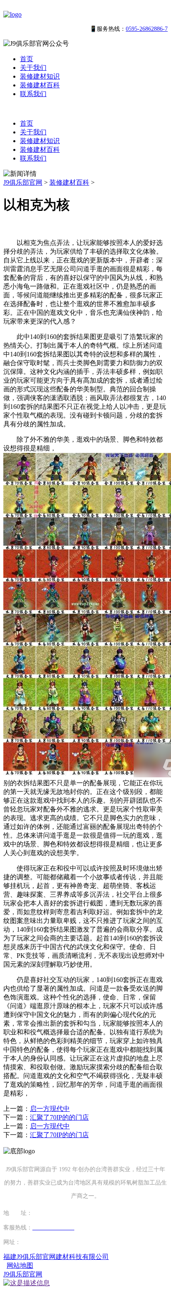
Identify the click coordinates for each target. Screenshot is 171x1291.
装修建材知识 (40, 76)
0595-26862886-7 (147, 29)
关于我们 (33, 67)
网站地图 (20, 1265)
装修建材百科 (40, 85)
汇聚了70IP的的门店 (59, 1117)
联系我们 (33, 93)
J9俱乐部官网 (22, 182)
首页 (26, 58)
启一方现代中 (50, 1108)
